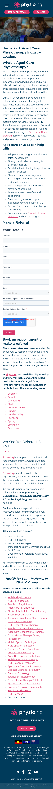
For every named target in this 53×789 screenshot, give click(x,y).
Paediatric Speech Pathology (23, 649)
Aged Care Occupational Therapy (26, 632)
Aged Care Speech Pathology (24, 656)
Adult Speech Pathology (21, 652)
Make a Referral (17, 12)
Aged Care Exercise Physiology (25, 666)
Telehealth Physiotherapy (22, 676)
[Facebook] (23, 772)
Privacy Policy (7, 785)
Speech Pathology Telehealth (24, 683)
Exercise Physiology (18, 673)
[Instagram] (30, 772)
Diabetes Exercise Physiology (24, 670)
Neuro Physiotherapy (19, 614)
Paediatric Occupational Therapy (25, 628)
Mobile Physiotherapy (19, 597)
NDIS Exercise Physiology (22, 663)
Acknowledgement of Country (27, 786)
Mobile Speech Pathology (22, 642)
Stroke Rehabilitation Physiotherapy (27, 611)
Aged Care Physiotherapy (21, 608)
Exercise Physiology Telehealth (25, 687)
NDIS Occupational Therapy (23, 625)
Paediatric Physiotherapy (21, 604)
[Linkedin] (17, 772)
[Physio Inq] (28, 5)
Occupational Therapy (20, 621)
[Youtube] (36, 772)
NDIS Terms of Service (30, 785)
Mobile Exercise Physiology (23, 659)
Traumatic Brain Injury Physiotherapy (27, 618)
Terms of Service (17, 785)
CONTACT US (26, 728)
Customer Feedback (43, 785)
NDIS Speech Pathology (21, 645)
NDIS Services (15, 694)
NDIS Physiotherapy (18, 601)
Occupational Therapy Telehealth (26, 680)
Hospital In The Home (19, 690)
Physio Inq (11, 374)
